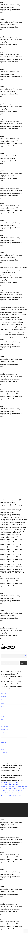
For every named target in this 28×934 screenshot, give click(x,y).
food (2, 709)
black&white (13, 784)
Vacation (15, 796)
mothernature (16, 790)
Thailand (3, 796)
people (5, 792)
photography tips (4, 729)
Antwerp (9, 782)
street (2, 739)
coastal (2, 703)
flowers (7, 788)
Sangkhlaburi (20, 792)
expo (26, 786)
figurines (2, 788)
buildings (8, 786)
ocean (2, 792)
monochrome (7, 790)
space (4, 794)
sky (1, 794)
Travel (9, 796)
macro (2, 716)
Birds (6, 784)
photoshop (9, 792)
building (3, 786)
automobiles (3, 696)
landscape (3, 713)
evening (19, 786)
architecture (3, 693)
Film (5, 788)
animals (2, 690)
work (2, 797)
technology (3, 742)
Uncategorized (4, 752)
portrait (2, 732)
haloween (16, 788)
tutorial (2, 749)
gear (12, 788)
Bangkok (2, 784)
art (23, 782)
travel (2, 746)
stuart (20, 794)
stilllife (8, 794)
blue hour (21, 784)
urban (2, 755)
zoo (3, 797)
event (22, 786)
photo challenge (4, 726)
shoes (25, 792)
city (16, 786)
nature (2, 722)
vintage (21, 796)
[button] (26, 572)
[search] (21, 572)
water (24, 796)
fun (10, 788)
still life (2, 736)
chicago (13, 786)
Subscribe (23, 663)
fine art (2, 706)
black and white (4, 699)
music (2, 719)
